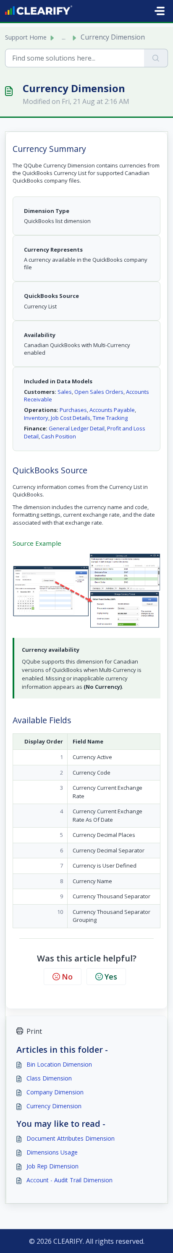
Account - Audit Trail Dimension (69, 1180)
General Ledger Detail (77, 428)
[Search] (156, 58)
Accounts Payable (112, 410)
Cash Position (58, 436)
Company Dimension (55, 1092)
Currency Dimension (53, 1106)
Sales (65, 392)
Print (34, 1031)
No (67, 977)
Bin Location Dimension (59, 1064)
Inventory (36, 418)
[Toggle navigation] (159, 11)
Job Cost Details (70, 418)
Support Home (26, 37)
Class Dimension (49, 1078)
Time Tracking (110, 418)
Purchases (73, 410)
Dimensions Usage (52, 1152)
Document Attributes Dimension (70, 1138)
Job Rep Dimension (52, 1166)
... (64, 37)
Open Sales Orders (98, 392)
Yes (111, 977)
